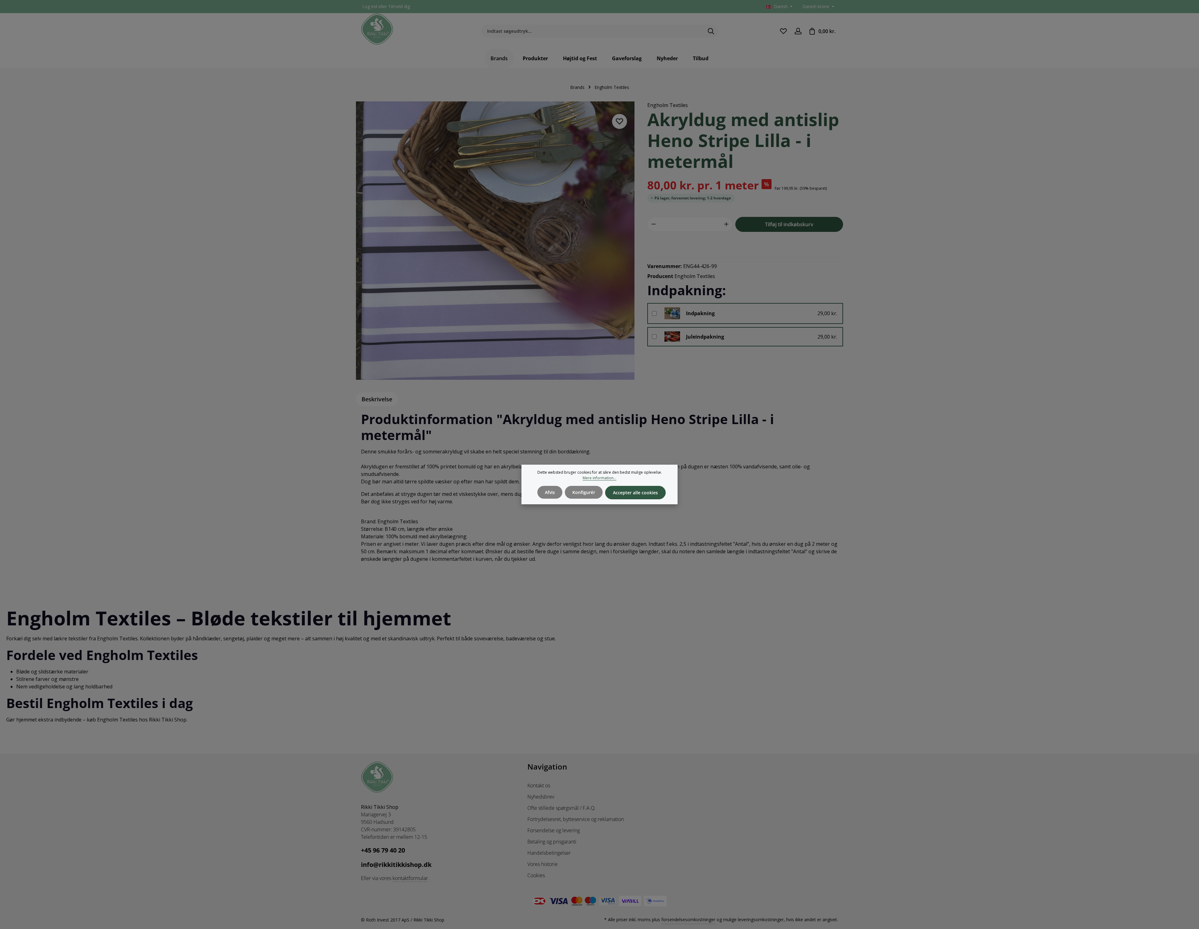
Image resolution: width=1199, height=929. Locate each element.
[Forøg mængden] (726, 224)
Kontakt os (538, 785)
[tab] (377, 399)
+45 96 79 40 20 (383, 850)
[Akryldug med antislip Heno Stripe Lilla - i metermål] (495, 240)
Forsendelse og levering (553, 830)
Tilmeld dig (399, 7)
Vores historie (542, 864)
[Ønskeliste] (783, 31)
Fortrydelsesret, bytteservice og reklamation (575, 819)
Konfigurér (583, 492)
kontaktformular (410, 878)
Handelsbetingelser (549, 852)
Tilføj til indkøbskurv (789, 224)
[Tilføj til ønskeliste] (619, 121)
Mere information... (599, 478)
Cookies (536, 875)
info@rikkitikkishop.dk (396, 864)
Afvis (550, 492)
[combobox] (592, 31)
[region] (495, 240)
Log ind (369, 7)
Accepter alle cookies (635, 493)
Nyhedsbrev (540, 796)
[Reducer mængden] (653, 224)
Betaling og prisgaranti (551, 841)
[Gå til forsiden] (377, 29)
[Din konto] (798, 31)
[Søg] (711, 31)
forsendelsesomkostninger (688, 919)
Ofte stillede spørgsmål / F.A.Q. (561, 807)
